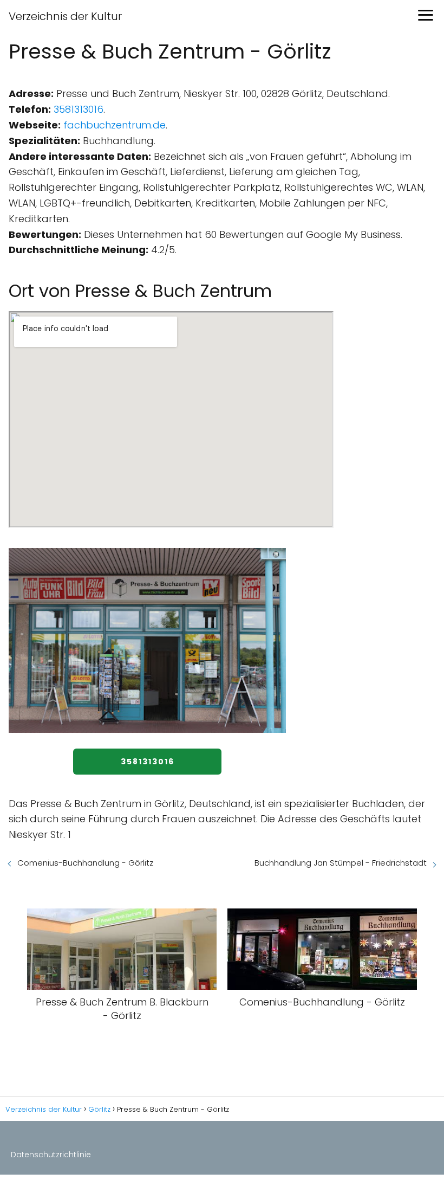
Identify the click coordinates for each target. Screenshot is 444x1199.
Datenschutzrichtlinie (51, 1154)
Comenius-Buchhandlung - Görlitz (85, 862)
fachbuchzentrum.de (114, 125)
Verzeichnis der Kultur (65, 16)
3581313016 (78, 109)
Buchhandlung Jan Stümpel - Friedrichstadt (340, 862)
